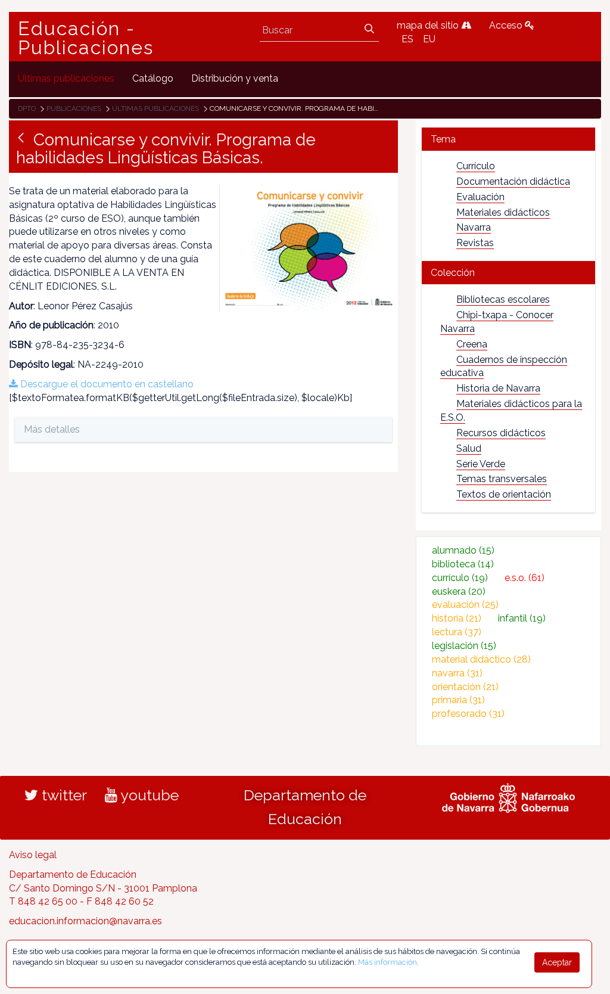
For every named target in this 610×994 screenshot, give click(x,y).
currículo (460, 577)
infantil (522, 618)
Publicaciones (73, 108)
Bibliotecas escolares (503, 299)
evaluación (465, 604)
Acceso (507, 25)
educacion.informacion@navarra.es (85, 921)
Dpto (27, 108)
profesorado (468, 713)
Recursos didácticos (501, 433)
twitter (62, 795)
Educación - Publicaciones (86, 38)
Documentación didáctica (513, 181)
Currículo (475, 166)
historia (456, 618)
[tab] (508, 139)
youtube (148, 795)
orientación (465, 686)
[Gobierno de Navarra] (508, 796)
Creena (471, 344)
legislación (464, 645)
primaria (458, 700)
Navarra (473, 227)
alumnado (463, 550)
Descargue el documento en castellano (106, 384)
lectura (456, 632)
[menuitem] (66, 79)
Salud (468, 448)
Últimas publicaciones (155, 108)
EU (429, 39)
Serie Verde (480, 464)
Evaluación (480, 197)
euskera (458, 591)
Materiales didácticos (503, 212)
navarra (457, 673)
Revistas (475, 242)
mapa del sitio (429, 25)
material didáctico (481, 659)
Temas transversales (501, 478)
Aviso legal (33, 855)
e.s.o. (524, 577)
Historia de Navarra (498, 388)
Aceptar (557, 962)
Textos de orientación (503, 494)
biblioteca (463, 564)
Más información (387, 962)
